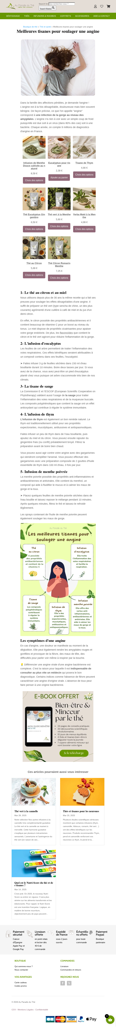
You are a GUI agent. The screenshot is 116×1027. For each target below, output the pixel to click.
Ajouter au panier (59, 177)
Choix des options (34, 180)
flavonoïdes (66, 332)
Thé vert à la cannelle (26, 811)
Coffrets (65, 16)
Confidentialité (41, 1009)
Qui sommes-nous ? (24, 966)
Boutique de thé (30, 27)
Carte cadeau (21, 982)
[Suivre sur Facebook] (62, 983)
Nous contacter (21, 970)
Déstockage (13, 16)
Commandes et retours (70, 970)
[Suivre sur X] (69, 983)
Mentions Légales (26, 1009)
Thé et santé (45, 27)
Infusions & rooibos (45, 16)
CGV (14, 1009)
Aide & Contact (101, 16)
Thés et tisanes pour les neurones (81, 811)
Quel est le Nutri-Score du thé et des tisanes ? (33, 884)
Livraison (64, 966)
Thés (26, 16)
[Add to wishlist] (41, 140)
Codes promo (21, 986)
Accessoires (82, 16)
